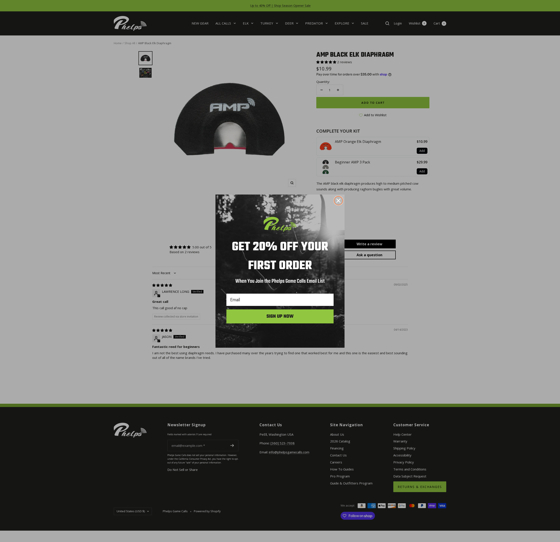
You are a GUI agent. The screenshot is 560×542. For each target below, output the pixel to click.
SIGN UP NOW (280, 316)
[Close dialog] (338, 200)
